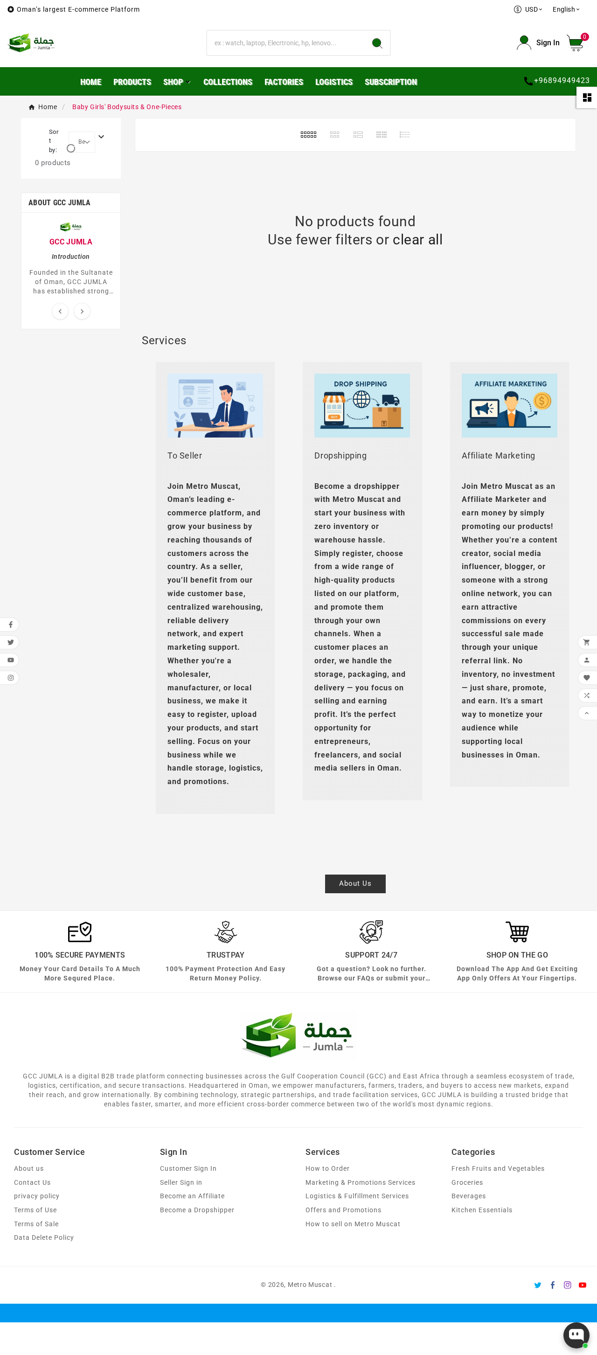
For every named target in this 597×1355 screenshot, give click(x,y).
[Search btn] (377, 43)
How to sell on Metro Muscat (353, 1224)
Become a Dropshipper (197, 1210)
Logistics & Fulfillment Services (357, 1196)
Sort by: (53, 140)
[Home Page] (31, 42)
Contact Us (32, 1182)
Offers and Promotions (343, 1210)
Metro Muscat (310, 1284)
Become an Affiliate (192, 1196)
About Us (355, 883)
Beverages (468, 1196)
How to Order (327, 1168)
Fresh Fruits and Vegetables (498, 1168)
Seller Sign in (181, 1182)
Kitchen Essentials (482, 1210)
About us (29, 1168)
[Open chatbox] (576, 1335)
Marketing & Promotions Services (360, 1182)
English (567, 9)
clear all (418, 239)
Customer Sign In (188, 1168)
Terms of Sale (36, 1224)
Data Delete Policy (44, 1237)
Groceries (467, 1182)
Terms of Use (35, 1210)
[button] (578, 43)
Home (47, 107)
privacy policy (37, 1196)
